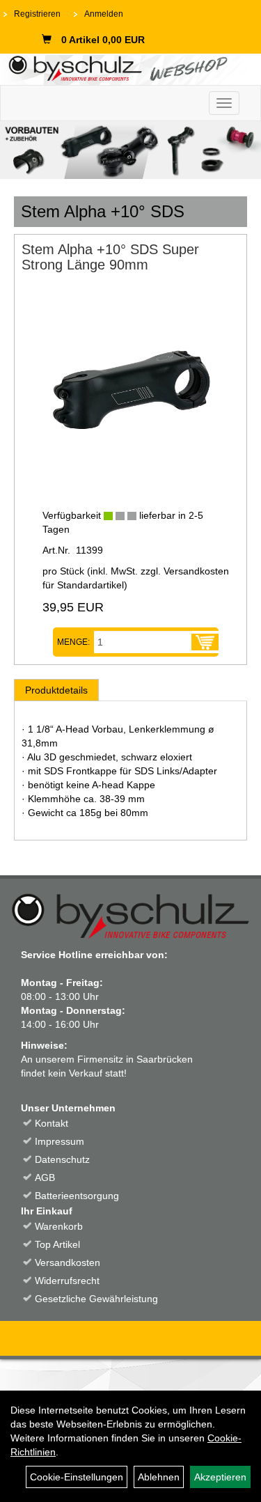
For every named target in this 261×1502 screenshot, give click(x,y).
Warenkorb (59, 1226)
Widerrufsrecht (67, 1280)
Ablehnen (159, 1477)
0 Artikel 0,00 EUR (103, 39)
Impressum (59, 1141)
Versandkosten (67, 1262)
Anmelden (103, 14)
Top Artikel (57, 1244)
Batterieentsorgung (77, 1195)
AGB (45, 1177)
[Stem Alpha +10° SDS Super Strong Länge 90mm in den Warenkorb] (205, 642)
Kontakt (51, 1123)
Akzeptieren (220, 1477)
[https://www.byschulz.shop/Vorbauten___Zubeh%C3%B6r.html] (130, 150)
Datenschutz (62, 1159)
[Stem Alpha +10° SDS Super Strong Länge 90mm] (130, 384)
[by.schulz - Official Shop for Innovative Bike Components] (125, 67)
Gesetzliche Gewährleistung (96, 1298)
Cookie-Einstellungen (76, 1477)
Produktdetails (56, 690)
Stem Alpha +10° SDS (102, 211)
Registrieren (37, 14)
